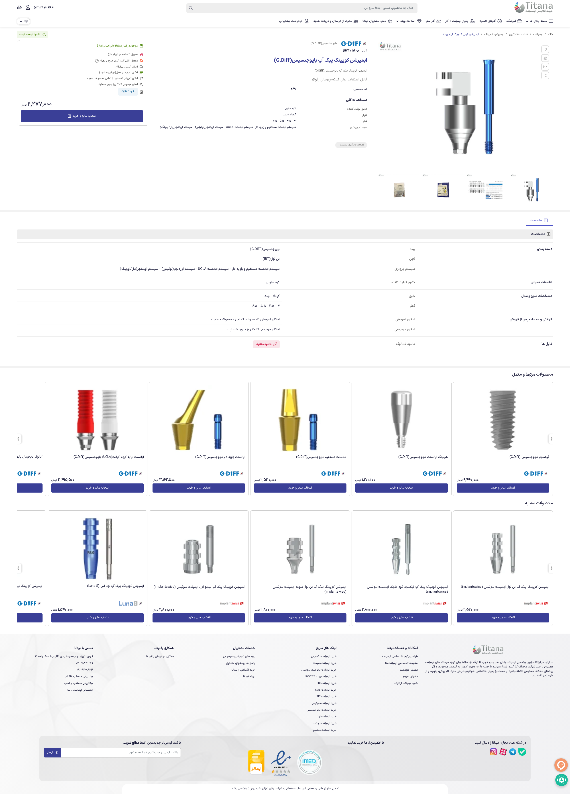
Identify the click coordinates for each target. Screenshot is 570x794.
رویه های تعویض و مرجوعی (239, 656)
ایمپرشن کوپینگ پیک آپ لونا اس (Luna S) (115, 585)
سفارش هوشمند (409, 670)
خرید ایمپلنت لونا (326, 716)
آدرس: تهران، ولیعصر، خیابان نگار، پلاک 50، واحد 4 (64, 656)
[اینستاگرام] (493, 752)
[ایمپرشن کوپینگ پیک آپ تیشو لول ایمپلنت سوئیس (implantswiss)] (199, 549)
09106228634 (85, 670)
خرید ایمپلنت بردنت (325, 723)
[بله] (522, 752)
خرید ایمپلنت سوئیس (323, 703)
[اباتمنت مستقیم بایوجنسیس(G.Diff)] (300, 420)
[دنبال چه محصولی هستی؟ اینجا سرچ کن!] (190, 8)
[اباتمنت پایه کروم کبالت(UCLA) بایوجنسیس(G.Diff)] (97, 420)
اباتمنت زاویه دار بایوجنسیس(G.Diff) (220, 456)
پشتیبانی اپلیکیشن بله (80, 690)
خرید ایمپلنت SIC (326, 696)
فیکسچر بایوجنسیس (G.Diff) (529, 456)
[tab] (539, 220)
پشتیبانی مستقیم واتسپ (78, 683)
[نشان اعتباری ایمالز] (256, 762)
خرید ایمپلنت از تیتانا (406, 683)
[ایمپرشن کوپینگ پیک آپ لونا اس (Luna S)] (97, 548)
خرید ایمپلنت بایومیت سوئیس (318, 670)
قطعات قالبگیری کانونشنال (351, 145)
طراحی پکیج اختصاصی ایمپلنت (400, 656)
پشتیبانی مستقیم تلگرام (79, 676)
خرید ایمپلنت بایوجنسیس (321, 710)
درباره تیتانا (249, 676)
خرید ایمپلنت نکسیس (323, 656)
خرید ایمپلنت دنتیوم (324, 730)
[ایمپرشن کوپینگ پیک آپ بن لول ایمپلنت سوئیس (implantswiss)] (503, 549)
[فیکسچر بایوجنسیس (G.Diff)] (503, 420)
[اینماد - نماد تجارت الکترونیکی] (280, 762)
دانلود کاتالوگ (128, 92)
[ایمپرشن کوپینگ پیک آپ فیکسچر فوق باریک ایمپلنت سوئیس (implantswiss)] (401, 549)
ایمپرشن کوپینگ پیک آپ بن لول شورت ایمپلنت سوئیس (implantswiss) (309, 589)
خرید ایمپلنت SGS (325, 690)
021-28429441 (84, 663)
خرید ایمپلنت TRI (326, 683)
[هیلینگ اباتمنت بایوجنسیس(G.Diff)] (401, 420)
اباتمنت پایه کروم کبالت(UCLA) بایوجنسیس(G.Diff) (108, 456)
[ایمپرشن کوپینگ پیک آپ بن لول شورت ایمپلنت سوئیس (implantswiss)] (300, 549)
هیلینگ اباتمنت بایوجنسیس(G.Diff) (423, 456)
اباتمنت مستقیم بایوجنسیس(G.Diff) (321, 456)
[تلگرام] (513, 752)
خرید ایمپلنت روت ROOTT (320, 676)
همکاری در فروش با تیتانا (160, 656)
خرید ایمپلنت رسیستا (324, 663)
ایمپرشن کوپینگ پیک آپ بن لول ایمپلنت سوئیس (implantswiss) (505, 586)
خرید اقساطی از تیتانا (243, 670)
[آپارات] (503, 752)
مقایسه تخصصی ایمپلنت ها (401, 663)
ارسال (50, 752)
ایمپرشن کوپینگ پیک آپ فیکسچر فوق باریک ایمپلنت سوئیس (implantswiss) (407, 589)
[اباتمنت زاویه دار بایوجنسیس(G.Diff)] (199, 420)
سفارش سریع (410, 676)
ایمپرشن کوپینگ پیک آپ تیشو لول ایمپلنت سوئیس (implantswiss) (199, 586)
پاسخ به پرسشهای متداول (240, 663)
